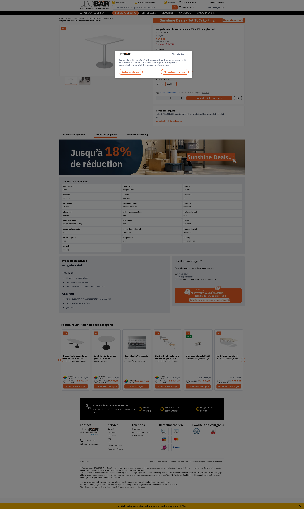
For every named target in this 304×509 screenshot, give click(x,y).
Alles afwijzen (178, 54)
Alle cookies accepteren (174, 72)
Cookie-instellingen (130, 72)
